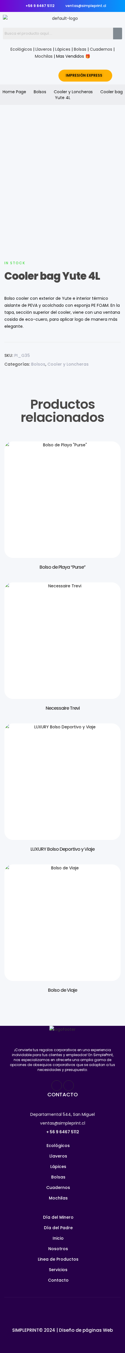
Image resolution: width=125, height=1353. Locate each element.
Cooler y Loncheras (73, 92)
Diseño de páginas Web (86, 1330)
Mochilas (44, 56)
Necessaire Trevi (63, 708)
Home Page (14, 92)
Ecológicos (21, 49)
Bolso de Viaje (62, 990)
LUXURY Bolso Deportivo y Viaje (62, 849)
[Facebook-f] (56, 1085)
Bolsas (80, 49)
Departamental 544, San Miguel (62, 1114)
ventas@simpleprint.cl (62, 1123)
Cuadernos (101, 49)
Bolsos (40, 92)
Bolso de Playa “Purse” (62, 567)
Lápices (62, 49)
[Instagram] (68, 1085)
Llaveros (43, 49)
